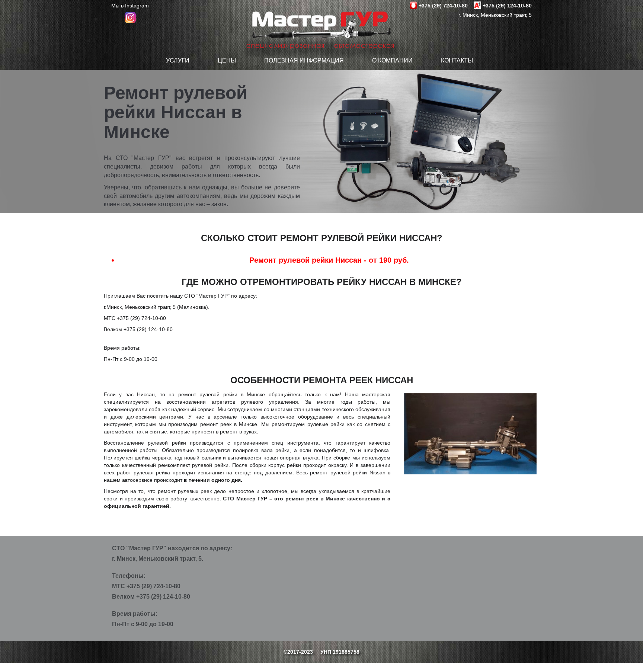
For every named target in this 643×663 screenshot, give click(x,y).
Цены (227, 60)
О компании (392, 60)
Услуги (177, 60)
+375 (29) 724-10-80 (443, 6)
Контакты (457, 60)
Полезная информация (304, 60)
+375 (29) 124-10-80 (507, 6)
